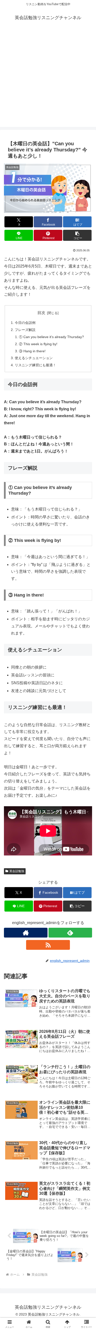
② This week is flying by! (38, 344)
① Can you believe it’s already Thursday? (51, 337)
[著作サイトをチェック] (26, 933)
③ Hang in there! (32, 351)
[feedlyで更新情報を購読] (70, 933)
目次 (41, 313)
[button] (77, 235)
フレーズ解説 (25, 330)
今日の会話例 (25, 323)
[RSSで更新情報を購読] (48, 945)
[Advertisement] (48, 79)
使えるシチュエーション (34, 358)
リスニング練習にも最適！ (35, 365)
